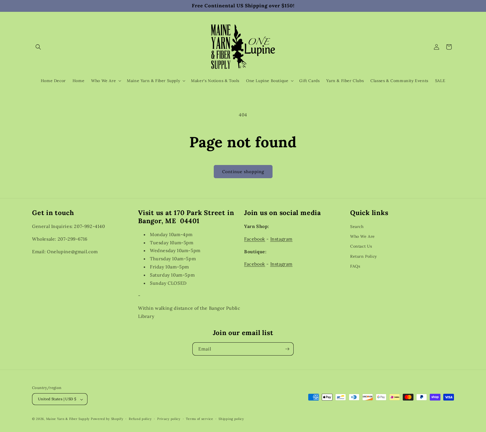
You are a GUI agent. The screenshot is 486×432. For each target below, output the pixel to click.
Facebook (254, 238)
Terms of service (199, 419)
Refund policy (140, 419)
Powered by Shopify (107, 419)
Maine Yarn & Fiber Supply (68, 419)
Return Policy (363, 256)
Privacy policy (169, 419)
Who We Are (362, 236)
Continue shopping (243, 171)
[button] (38, 47)
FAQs (355, 265)
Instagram (281, 238)
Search (357, 226)
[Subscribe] (287, 349)
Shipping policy (231, 419)
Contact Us (361, 246)
